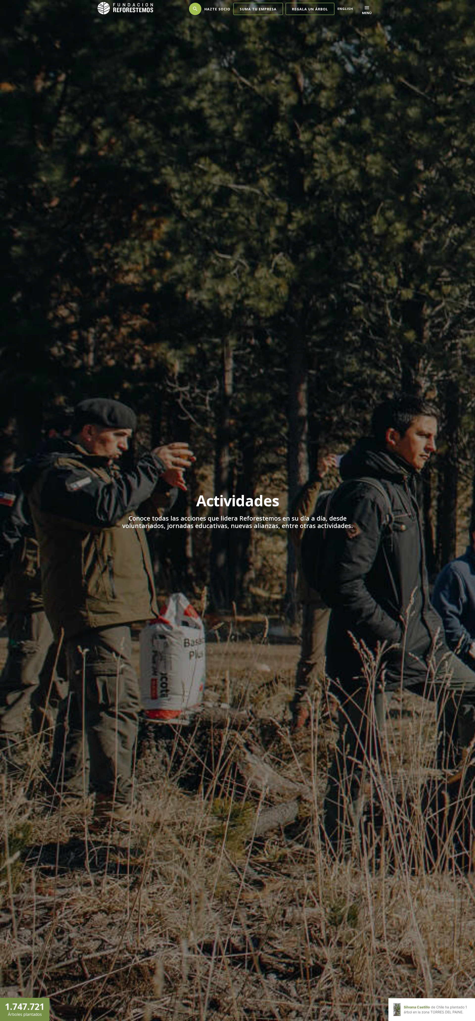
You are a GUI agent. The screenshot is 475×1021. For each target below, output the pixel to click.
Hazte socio (217, 9)
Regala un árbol (310, 9)
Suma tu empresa (258, 9)
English (345, 8)
